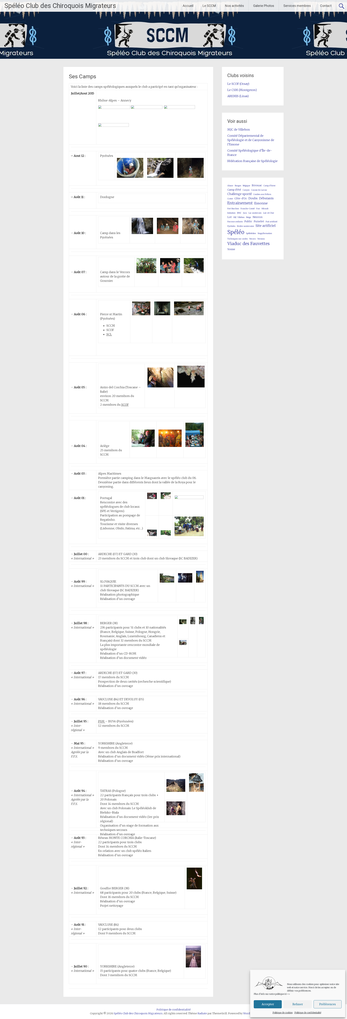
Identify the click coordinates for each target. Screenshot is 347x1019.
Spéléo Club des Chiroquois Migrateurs (60, 6)
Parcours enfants (235, 221)
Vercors (252, 239)
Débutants (266, 198)
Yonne (231, 249)
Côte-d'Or (240, 198)
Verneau (261, 239)
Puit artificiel (271, 221)
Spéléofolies (251, 233)
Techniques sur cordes (237, 239)
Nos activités (234, 6)
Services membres (297, 6)
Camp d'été (234, 189)
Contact (325, 6)
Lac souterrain (255, 213)
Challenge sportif (239, 194)
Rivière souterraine (245, 226)
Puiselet (259, 221)
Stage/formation (265, 233)
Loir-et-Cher (268, 213)
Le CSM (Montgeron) (242, 90)
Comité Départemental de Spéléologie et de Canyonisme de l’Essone (250, 140)
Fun (258, 208)
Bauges (238, 185)
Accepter (268, 1004)
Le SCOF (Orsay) (238, 84)
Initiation (231, 213)
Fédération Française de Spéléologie (252, 161)
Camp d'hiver (270, 185)
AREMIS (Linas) (238, 96)
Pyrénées (231, 226)
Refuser (297, 1004)
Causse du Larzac (259, 190)
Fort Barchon (233, 208)
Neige (248, 217)
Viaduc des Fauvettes (248, 243)
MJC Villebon (239, 217)
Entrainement (240, 203)
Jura (245, 213)
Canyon (246, 190)
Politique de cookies (283, 1012)
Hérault (265, 208)
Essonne (261, 203)
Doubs (253, 198)
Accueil (188, 6)
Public (248, 221)
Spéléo (235, 232)
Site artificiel (266, 226)
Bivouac (257, 185)
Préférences (327, 1004)
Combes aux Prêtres (262, 194)
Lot (229, 217)
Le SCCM (209, 6)
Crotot (230, 199)
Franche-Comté (248, 208)
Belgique (246, 185)
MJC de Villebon (238, 129)
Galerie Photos (263, 6)
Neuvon (257, 217)
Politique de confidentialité (307, 1012)
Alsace (230, 185)
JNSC (239, 213)
